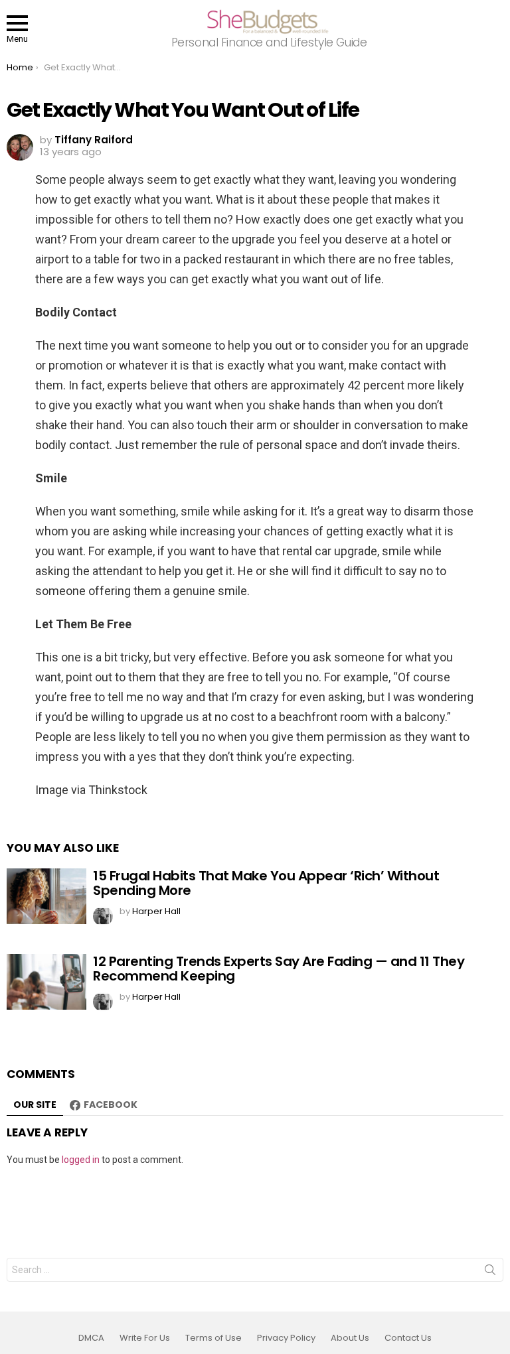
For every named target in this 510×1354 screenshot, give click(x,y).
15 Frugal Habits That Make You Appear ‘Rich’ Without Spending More (266, 883)
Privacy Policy (286, 1338)
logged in (81, 1159)
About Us (350, 1338)
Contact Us (408, 1338)
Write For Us (145, 1338)
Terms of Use (213, 1338)
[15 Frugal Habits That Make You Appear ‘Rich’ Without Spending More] (46, 896)
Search (490, 1272)
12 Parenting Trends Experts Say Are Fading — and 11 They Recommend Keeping (278, 969)
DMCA (91, 1338)
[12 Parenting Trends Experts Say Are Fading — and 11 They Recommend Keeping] (46, 982)
